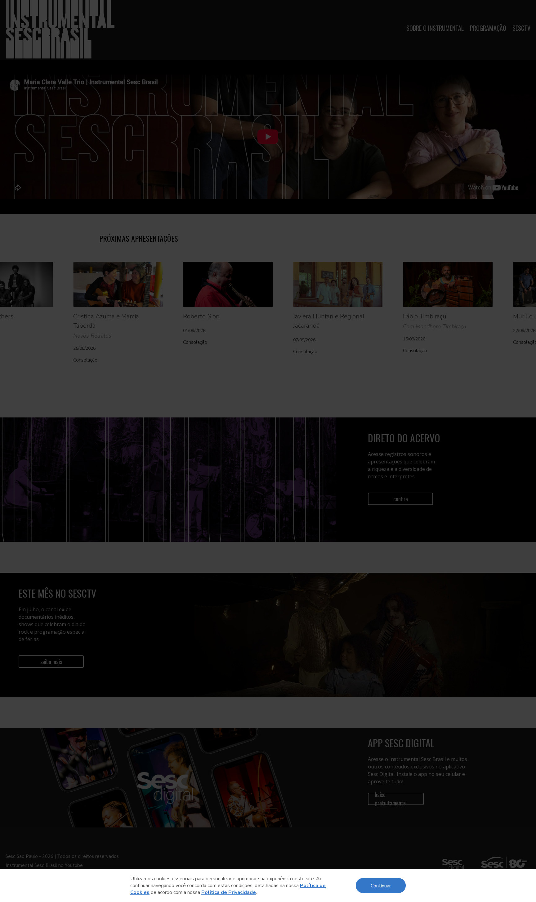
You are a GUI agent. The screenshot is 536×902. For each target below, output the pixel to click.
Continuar (381, 885)
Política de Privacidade (228, 892)
